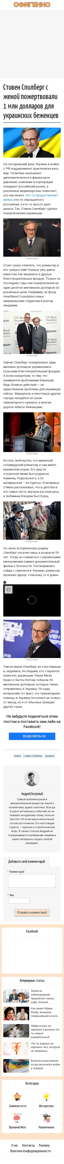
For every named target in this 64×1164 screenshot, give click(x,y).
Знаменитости (17, 1106)
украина (49, 755)
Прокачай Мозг (17, 1127)
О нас (14, 1145)
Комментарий (16, 871)
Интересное (46, 1106)
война (17, 755)
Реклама (44, 1145)
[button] (4, 582)
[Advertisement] (32, 44)
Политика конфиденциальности (30, 1151)
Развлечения (46, 1127)
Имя (11, 895)
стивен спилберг (33, 755)
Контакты (28, 1145)
